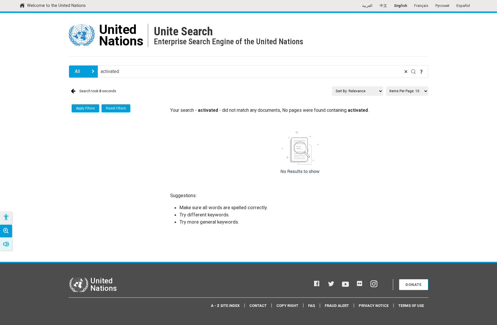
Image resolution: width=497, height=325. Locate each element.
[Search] (413, 71)
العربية (367, 5)
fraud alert (337, 305)
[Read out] (6, 244)
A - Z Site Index (225, 305)
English (400, 5)
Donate (414, 284)
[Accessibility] (6, 217)
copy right (287, 305)
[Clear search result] (406, 71)
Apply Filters (85, 108)
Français (421, 5)
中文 (383, 5)
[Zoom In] (6, 231)
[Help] (421, 71)
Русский (442, 5)
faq (311, 305)
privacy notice (374, 305)
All (77, 71)
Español (463, 5)
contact (258, 305)
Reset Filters (116, 108)
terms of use (411, 305)
